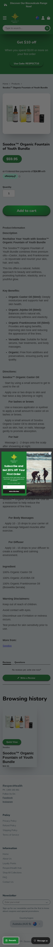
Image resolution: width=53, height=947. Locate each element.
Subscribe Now (14, 491)
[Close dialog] (49, 453)
